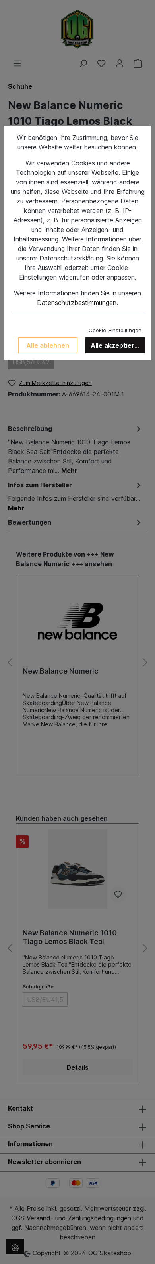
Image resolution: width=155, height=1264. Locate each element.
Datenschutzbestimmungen (76, 302)
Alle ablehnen (47, 345)
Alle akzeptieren (116, 345)
